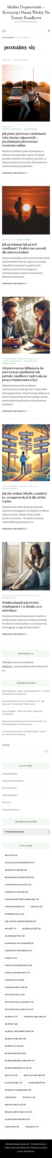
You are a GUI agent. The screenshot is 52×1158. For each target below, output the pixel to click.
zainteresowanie (17, 1119)
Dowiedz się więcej (13, 173)
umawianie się (15, 1105)
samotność (36, 1083)
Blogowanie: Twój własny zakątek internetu (22, 712)
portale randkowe (18, 965)
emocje (36, 907)
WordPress (29, 1151)
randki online (15, 1039)
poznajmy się (14, 980)
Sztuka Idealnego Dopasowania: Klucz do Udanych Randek (24, 733)
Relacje (6, 802)
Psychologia (30, 361)
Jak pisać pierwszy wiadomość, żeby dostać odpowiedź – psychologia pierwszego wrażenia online (24, 139)
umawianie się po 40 (18, 1112)
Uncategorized (10, 489)
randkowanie (15, 1053)
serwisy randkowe (18, 1090)
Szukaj (6, 744)
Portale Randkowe (11, 129)
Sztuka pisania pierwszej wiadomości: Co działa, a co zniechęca (22, 606)
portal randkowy (17, 973)
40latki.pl (7, 666)
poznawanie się (16, 987)
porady (11, 958)
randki (11, 1024)
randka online (35, 1017)
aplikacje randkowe (20, 863)
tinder (10, 1097)
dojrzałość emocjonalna (22, 899)
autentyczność (16, 870)
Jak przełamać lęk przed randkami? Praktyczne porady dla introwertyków (24, 248)
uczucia (28, 1097)
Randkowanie (31, 129)
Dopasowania (9, 774)
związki (32, 1127)
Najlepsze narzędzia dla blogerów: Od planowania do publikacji (24, 722)
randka (11, 1017)
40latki (11, 855)
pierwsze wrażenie (18, 951)
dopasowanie (15, 907)
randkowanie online (19, 1061)
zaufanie (12, 1127)
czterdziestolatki (18, 885)
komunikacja (14, 914)
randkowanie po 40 (18, 1068)
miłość (10, 929)
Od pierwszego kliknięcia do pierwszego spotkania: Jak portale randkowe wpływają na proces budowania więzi (24, 374)
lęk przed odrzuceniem (20, 921)
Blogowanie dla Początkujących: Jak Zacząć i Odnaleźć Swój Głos (23, 702)
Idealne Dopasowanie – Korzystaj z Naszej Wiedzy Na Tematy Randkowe (26, 12)
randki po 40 (14, 1046)
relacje (11, 1075)
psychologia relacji (19, 1009)
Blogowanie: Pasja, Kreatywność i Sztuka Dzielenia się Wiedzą (26, 692)
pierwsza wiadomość (19, 943)
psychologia (15, 995)
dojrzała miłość (16, 892)
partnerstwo (15, 936)
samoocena (13, 1083)
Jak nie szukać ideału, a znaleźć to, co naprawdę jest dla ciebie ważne (24, 497)
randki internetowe (19, 1031)
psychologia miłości (19, 1002)
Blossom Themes (29, 1147)
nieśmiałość (31, 929)
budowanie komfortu (19, 877)
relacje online (34, 1075)
